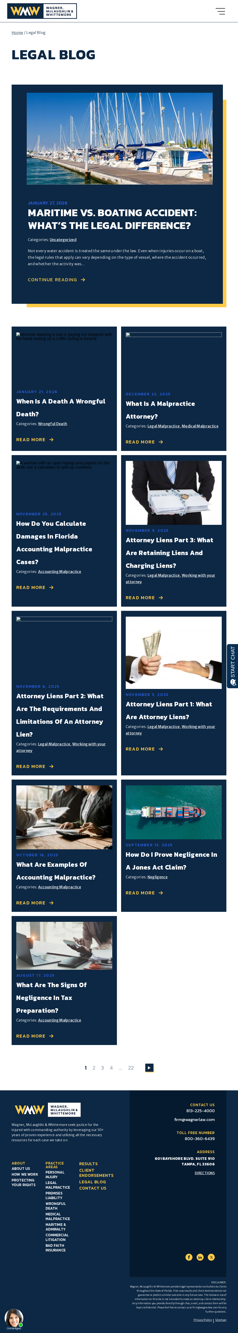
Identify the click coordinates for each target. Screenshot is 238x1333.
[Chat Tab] (119, 666)
